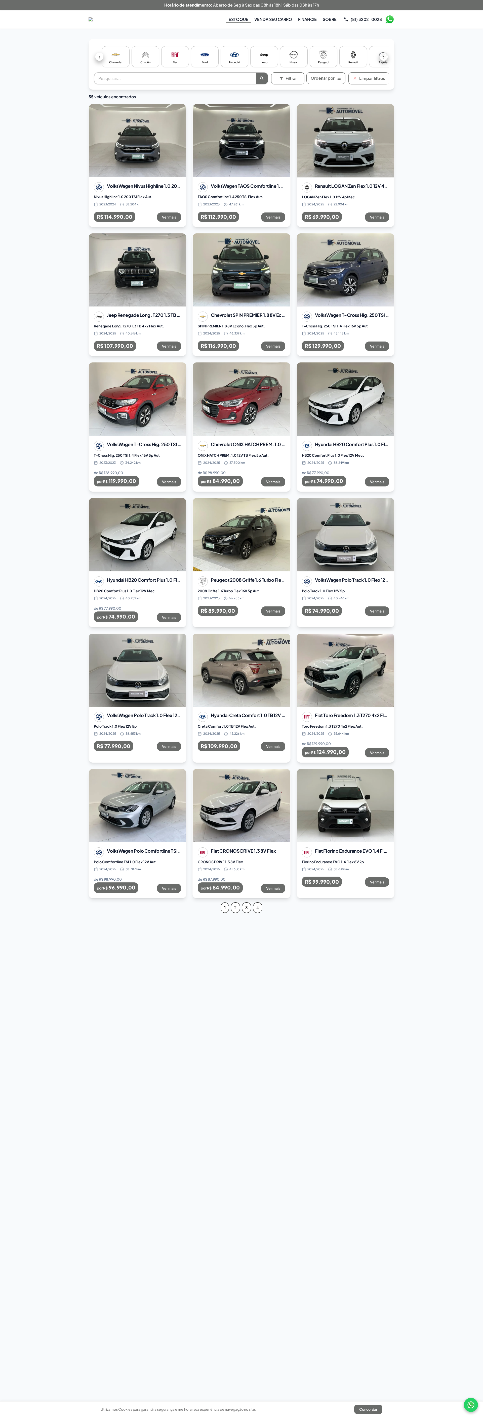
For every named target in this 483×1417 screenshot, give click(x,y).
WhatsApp (389, 19)
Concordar (368, 1409)
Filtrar (291, 78)
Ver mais (169, 217)
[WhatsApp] (471, 1405)
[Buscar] (262, 78)
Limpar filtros (372, 78)
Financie (307, 19)
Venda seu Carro (273, 19)
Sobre (330, 19)
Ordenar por (323, 78)
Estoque (238, 19)
